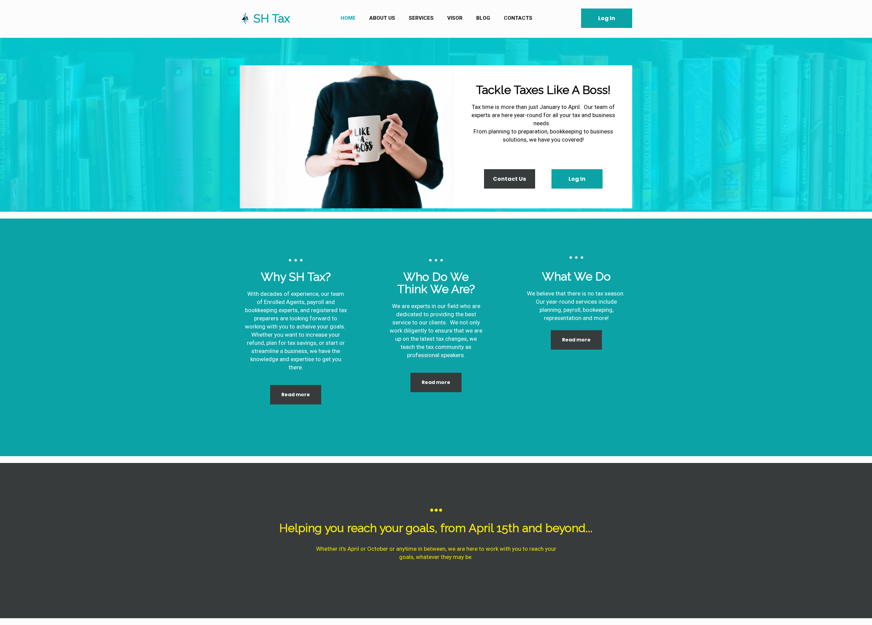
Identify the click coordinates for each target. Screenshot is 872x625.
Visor (455, 18)
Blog (483, 18)
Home (348, 18)
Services (421, 18)
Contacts (518, 18)
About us (382, 18)
